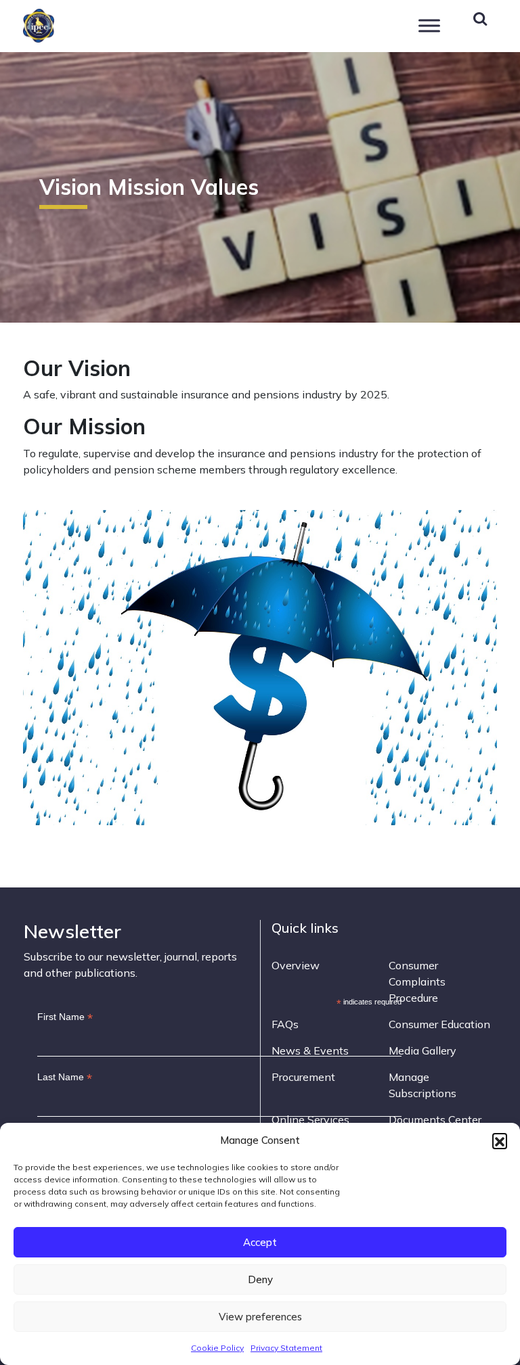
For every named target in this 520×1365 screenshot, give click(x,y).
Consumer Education (439, 1024)
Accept (260, 1242)
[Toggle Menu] (429, 25)
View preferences (260, 1316)
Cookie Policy (217, 1348)
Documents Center (435, 1119)
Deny (260, 1279)
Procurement (303, 1077)
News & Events (310, 1050)
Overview (296, 965)
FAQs (285, 1024)
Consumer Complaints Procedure (417, 981)
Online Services (310, 1119)
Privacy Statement (286, 1348)
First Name (65, 1017)
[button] (499, 1140)
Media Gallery (422, 1050)
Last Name (64, 1077)
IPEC (71, 24)
